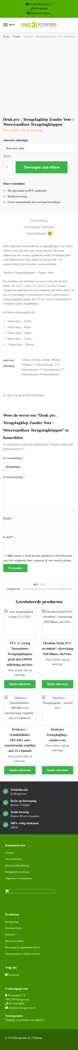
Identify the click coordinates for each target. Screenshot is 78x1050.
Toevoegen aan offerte (42, 167)
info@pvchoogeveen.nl (40, 4)
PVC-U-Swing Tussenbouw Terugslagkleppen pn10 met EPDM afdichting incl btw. (19, 653)
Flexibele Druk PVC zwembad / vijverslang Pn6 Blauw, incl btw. (57, 648)
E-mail (8, 537)
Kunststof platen (14, 940)
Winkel (16, 36)
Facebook (13, 974)
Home (6, 36)
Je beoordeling (14, 477)
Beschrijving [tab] (39, 220)
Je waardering (13, 458)
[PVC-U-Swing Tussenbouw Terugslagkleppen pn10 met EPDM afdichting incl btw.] (20, 624)
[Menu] (5, 25)
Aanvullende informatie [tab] (39, 227)
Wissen (7, 155)
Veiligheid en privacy (17, 871)
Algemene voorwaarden (18, 878)
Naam (8, 518)
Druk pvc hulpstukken (59, 588)
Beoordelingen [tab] (39, 233)
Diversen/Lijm (13, 928)
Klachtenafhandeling (17, 865)
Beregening (11, 921)
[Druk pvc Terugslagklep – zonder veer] (57, 710)
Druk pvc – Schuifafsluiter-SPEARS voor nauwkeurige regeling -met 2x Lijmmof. (20, 740)
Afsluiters (28, 588)
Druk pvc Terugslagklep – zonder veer (57, 735)
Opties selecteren (19, 684)
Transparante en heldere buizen (22, 953)
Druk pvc (40, 588)
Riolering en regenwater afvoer (22, 947)
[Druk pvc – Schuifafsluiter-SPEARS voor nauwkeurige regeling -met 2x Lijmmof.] (20, 710)
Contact (9, 852)
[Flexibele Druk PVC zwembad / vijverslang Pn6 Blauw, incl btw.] (57, 624)
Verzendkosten (13, 859)
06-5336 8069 (41, 8)
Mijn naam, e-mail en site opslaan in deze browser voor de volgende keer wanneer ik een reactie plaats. (37, 558)
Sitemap (37, 1037)
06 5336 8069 (16, 1003)
